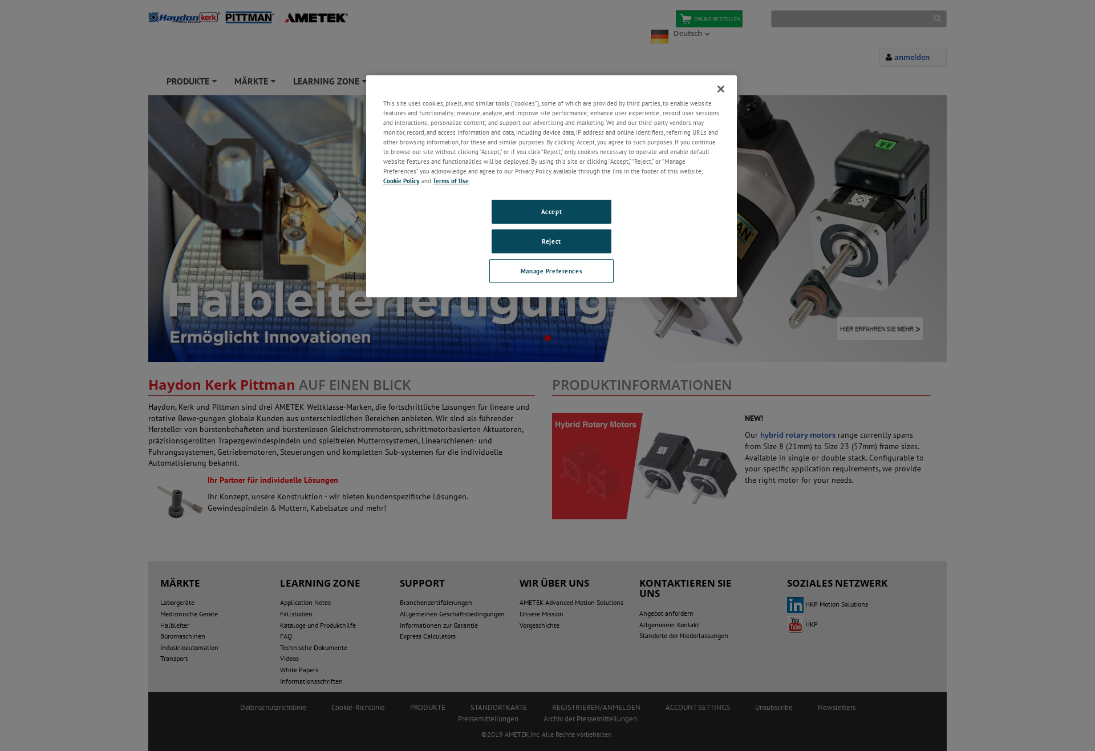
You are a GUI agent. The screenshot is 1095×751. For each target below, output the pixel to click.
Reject (551, 241)
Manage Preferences (551, 271)
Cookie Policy (401, 180)
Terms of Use (451, 180)
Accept (551, 211)
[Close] (720, 89)
